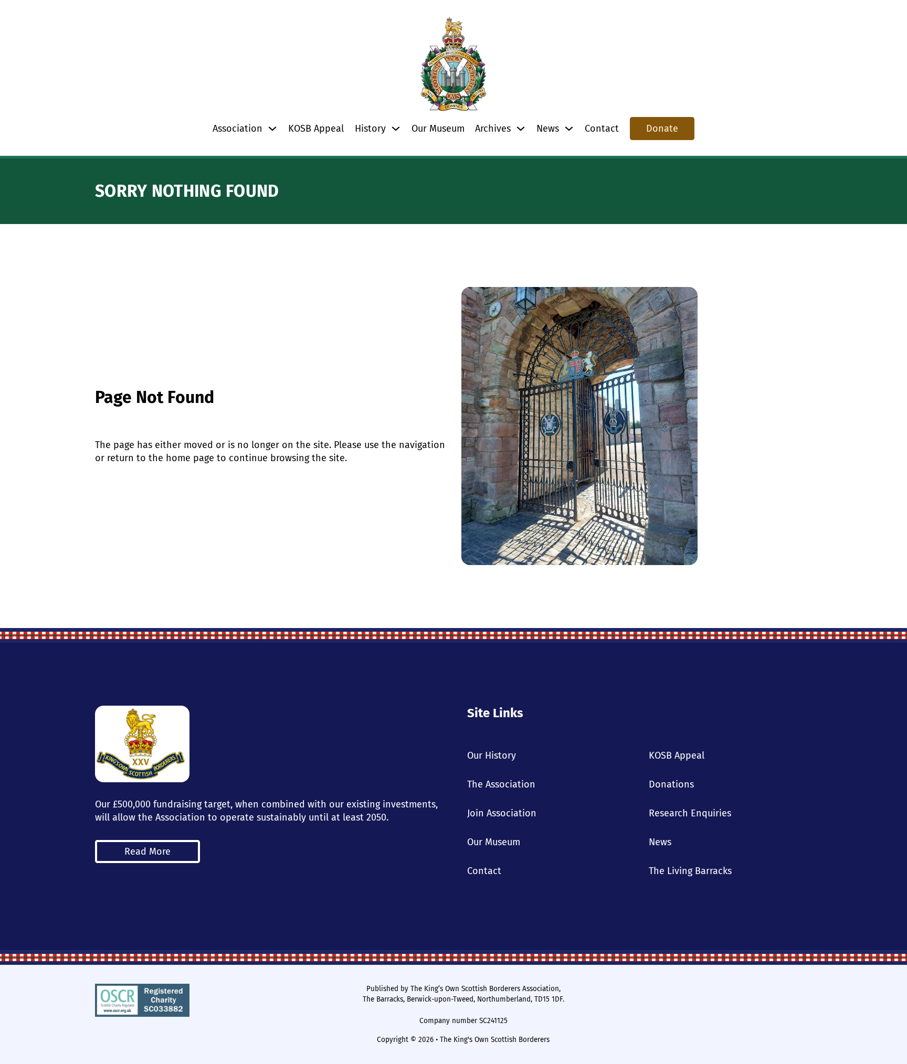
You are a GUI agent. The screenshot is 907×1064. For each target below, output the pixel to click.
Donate (662, 128)
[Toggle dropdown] (272, 128)
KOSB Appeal (316, 128)
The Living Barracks (690, 871)
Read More (147, 851)
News (660, 842)
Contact (602, 128)
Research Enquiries (690, 813)
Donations (671, 784)
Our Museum (438, 128)
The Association (501, 784)
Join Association (501, 813)
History (370, 128)
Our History (491, 755)
